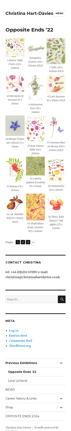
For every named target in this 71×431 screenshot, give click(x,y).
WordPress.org (20, 346)
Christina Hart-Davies (29, 13)
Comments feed (20, 340)
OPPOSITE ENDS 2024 (22, 416)
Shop (9, 407)
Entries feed (18, 335)
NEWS (10, 389)
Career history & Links (21, 398)
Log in (13, 330)
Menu (60, 13)
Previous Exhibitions (21, 363)
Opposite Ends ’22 (22, 372)
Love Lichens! (17, 380)
